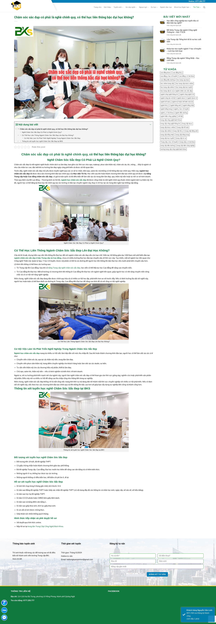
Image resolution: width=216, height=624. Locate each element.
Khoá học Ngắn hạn (181, 7)
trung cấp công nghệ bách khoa (171, 120)
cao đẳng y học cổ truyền (169, 76)
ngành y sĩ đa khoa (167, 113)
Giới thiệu (107, 7)
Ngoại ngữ (143, 7)
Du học (153, 7)
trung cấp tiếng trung (182, 135)
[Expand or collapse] (150, 124)
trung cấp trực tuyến (167, 138)
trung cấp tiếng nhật (167, 135)
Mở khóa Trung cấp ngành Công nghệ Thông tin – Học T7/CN (182, 31)
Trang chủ (97, 7)
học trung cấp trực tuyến (184, 87)
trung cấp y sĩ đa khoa (187, 142)
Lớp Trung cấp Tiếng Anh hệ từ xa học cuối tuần (184, 40)
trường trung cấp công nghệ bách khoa (173, 149)
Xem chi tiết (17, 559)
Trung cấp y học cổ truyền (169, 142)
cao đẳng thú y (177, 72)
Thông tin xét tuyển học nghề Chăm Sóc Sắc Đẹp (46, 388)
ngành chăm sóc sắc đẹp (184, 91)
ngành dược (181, 98)
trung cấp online (166, 131)
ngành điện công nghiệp (168, 116)
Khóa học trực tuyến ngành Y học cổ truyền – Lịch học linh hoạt (184, 50)
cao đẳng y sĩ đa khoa (186, 76)
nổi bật (180, 116)
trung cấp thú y (178, 131)
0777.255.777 (28, 600)
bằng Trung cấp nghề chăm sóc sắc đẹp (64, 268)
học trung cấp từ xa (167, 91)
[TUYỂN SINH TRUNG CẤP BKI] (30, 5)
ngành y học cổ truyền (181, 109)
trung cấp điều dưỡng (168, 145)
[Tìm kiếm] (204, 7)
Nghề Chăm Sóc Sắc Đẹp (64, 159)
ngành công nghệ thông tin (169, 94)
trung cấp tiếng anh (191, 131)
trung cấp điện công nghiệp (185, 145)
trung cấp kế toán (183, 127)
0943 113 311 (78, 556)
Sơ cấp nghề (130, 7)
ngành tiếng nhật (188, 105)
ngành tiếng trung (166, 109)
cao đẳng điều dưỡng (168, 80)
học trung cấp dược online (184, 83)
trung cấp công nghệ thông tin (170, 123)
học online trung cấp (167, 83)
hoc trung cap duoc (183, 80)
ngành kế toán (165, 102)
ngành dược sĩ (192, 98)
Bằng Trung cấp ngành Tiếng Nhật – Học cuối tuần (183, 59)
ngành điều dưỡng (181, 113)
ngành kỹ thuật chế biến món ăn (182, 102)
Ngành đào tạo (166, 7)
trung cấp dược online (168, 127)
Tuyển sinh (118, 7)
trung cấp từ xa (181, 138)
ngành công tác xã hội (168, 98)
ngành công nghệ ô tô (187, 94)
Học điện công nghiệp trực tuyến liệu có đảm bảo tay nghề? (182, 22)
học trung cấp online (167, 87)
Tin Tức (196, 7)
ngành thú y (164, 105)
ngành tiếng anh (175, 105)
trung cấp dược (187, 123)
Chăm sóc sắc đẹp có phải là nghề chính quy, (54, 154)
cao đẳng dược (166, 72)
